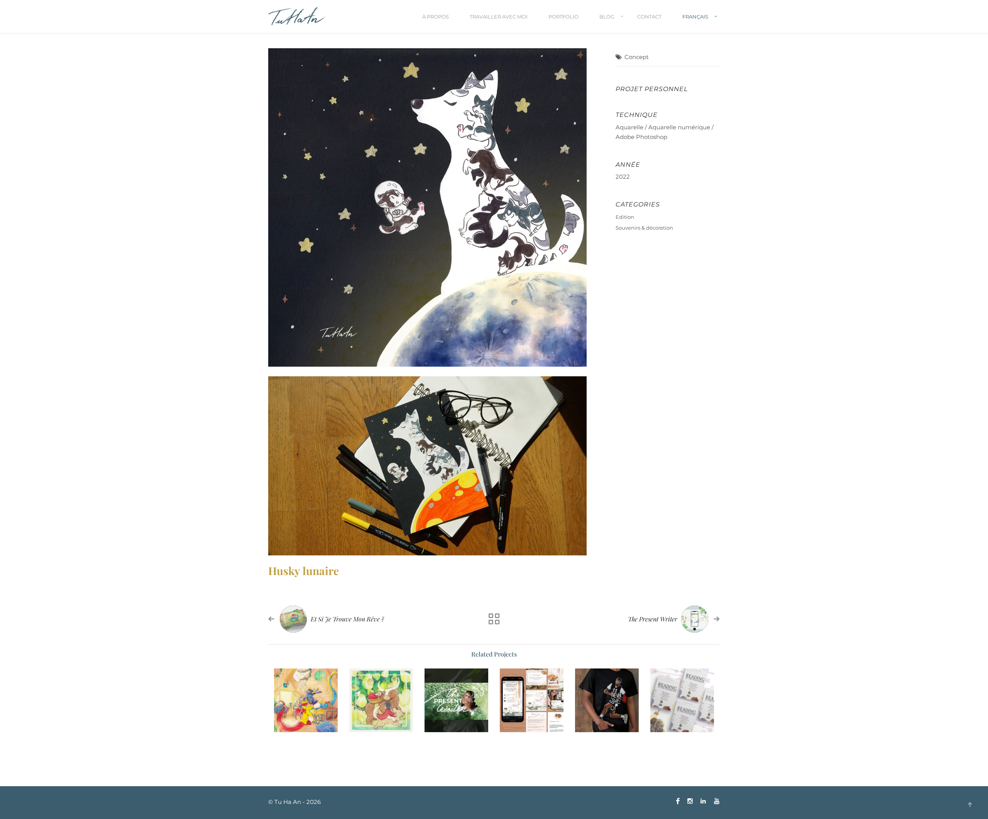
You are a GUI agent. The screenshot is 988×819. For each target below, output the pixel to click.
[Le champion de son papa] (607, 700)
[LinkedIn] (703, 801)
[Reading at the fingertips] (682, 700)
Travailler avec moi (499, 17)
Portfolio (563, 17)
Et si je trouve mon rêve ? (347, 619)
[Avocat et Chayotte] (381, 700)
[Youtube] (715, 801)
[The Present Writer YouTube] (456, 700)
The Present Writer (652, 619)
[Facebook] (677, 801)
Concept (636, 57)
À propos (435, 17)
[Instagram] (690, 801)
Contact (649, 17)
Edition (625, 217)
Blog (606, 17)
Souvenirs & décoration (644, 228)
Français (695, 17)
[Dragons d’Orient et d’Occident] (306, 700)
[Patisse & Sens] (531, 700)
